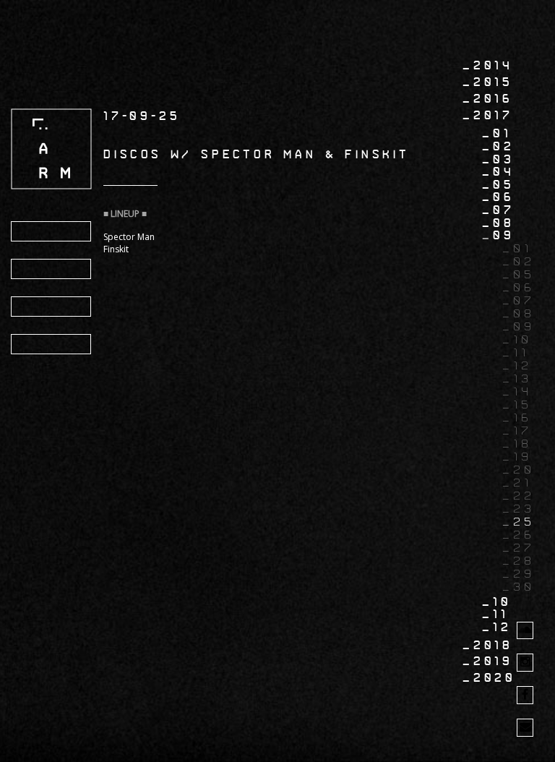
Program (53, 232)
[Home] (51, 148)
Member (49, 344)
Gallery (52, 307)
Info (37, 269)
